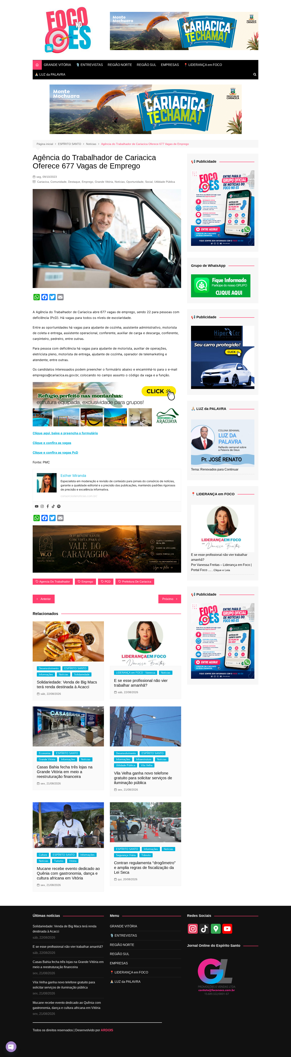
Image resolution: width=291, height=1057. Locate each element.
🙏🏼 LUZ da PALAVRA (50, 74)
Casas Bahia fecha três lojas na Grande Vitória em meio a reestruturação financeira (64, 772)
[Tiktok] (53, 507)
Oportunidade (135, 181)
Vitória (72, 860)
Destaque (74, 181)
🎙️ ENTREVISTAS (89, 65)
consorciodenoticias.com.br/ (79, 496)
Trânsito (146, 855)
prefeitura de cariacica (136, 581)
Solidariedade (81, 674)
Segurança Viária (126, 855)
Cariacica (43, 181)
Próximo (167, 599)
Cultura (43, 854)
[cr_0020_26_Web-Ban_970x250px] (184, 30)
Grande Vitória (104, 181)
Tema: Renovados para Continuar (214, 469)
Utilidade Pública (164, 181)
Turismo (58, 860)
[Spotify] (59, 507)
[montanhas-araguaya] (107, 404)
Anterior (46, 599)
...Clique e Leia (220, 570)
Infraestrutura (143, 759)
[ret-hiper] (222, 357)
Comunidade (58, 181)
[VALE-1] (107, 549)
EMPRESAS (170, 65)
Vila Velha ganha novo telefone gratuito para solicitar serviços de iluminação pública (143, 778)
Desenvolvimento (49, 668)
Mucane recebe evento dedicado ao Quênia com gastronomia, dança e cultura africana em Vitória (68, 873)
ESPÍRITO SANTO (75, 668)
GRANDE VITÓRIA (57, 65)
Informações (46, 674)
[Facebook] (47, 507)
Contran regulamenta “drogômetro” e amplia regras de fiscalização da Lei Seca (145, 867)
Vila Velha (146, 765)
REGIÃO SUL (146, 65)
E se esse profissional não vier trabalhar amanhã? (68, 946)
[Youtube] (36, 507)
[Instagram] (42, 507)
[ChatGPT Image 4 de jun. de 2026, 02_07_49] (222, 207)
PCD (107, 581)
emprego (87, 581)
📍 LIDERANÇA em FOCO (203, 65)
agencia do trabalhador (54, 581)
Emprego (87, 181)
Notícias (120, 181)
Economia (44, 753)
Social (149, 181)
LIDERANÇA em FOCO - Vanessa (135, 672)
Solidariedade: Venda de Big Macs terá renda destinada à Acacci (64, 929)
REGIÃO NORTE (120, 65)
